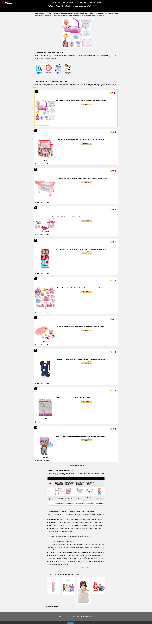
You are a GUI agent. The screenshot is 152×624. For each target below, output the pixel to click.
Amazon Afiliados (88, 616)
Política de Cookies (76, 616)
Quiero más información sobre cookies (79, 623)
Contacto (82, 616)
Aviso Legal (69, 616)
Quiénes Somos (62, 616)
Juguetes (72, 465)
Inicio (69, 465)
